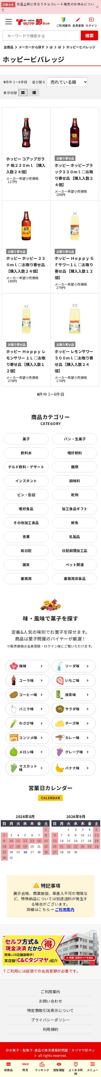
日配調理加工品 (75, 550)
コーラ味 (26, 680)
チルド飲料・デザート (26, 466)
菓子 (26, 438)
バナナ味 (72, 767)
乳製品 (74, 536)
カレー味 (72, 737)
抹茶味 (70, 694)
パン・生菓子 (75, 438)
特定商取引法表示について (50, 1010)
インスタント (26, 480)
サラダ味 (72, 708)
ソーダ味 (72, 665)
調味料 (74, 480)
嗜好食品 (26, 508)
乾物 (74, 494)
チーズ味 (72, 723)
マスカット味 (28, 767)
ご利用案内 (65, 909)
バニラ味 (26, 708)
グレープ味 (74, 751)
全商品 (8, 47)
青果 (26, 536)
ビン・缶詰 (26, 494)
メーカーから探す (31, 47)
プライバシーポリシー (50, 1019)
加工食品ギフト (75, 508)
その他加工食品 (26, 522)
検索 (89, 35)
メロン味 (26, 751)
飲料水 (26, 452)
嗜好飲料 (75, 452)
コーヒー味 (28, 694)
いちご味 (72, 680)
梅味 (22, 665)
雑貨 (26, 564)
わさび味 (26, 723)
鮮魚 (74, 522)
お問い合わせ (50, 1001)
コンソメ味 (28, 737)
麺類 (74, 466)
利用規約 (50, 1029)
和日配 (26, 550)
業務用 (26, 578)
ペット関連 (75, 564)
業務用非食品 (75, 578)
